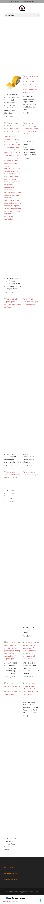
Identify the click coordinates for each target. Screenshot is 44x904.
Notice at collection (10, 901)
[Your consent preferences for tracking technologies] (40, 900)
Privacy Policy (8, 868)
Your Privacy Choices (16, 898)
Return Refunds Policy (11, 873)
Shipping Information (10, 879)
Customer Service (9, 862)
